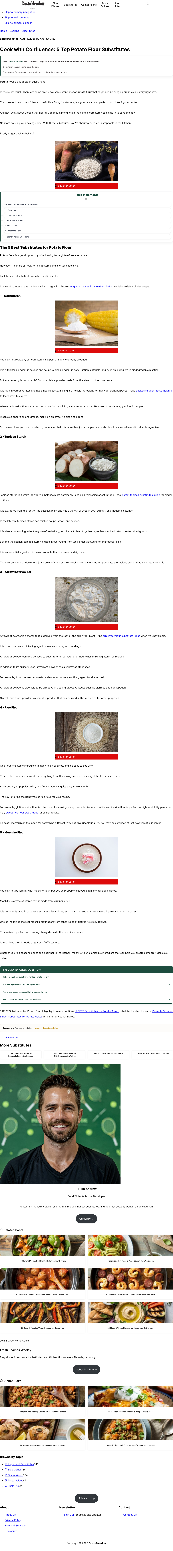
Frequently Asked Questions (16, 237)
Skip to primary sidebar (18, 22)
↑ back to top (86, 1498)
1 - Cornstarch (11, 210)
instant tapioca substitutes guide (140, 494)
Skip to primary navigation (20, 12)
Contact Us (130, 1514)
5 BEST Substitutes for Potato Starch (97, 1011)
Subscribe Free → (86, 1369)
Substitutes (70, 4)
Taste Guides (105, 5)
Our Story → (86, 1218)
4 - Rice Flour (11, 225)
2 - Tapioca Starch (13, 215)
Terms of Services (15, 1525)
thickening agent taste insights (154, 390)
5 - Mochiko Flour (13, 230)
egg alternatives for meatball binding (91, 286)
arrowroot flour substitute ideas (121, 635)
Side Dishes (55, 5)
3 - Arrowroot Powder (15, 220)
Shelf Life (117, 5)
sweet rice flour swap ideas (22, 812)
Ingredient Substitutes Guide (46, 1028)
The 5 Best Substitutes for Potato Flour (21, 204)
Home (3, 30)
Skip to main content (17, 17)
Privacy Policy (13, 1520)
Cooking (14, 30)
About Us (10, 1514)
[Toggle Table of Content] (87, 199)
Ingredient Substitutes (20, 1464)
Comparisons (89, 4)
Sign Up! (69, 1514)
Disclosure (11, 1531)
